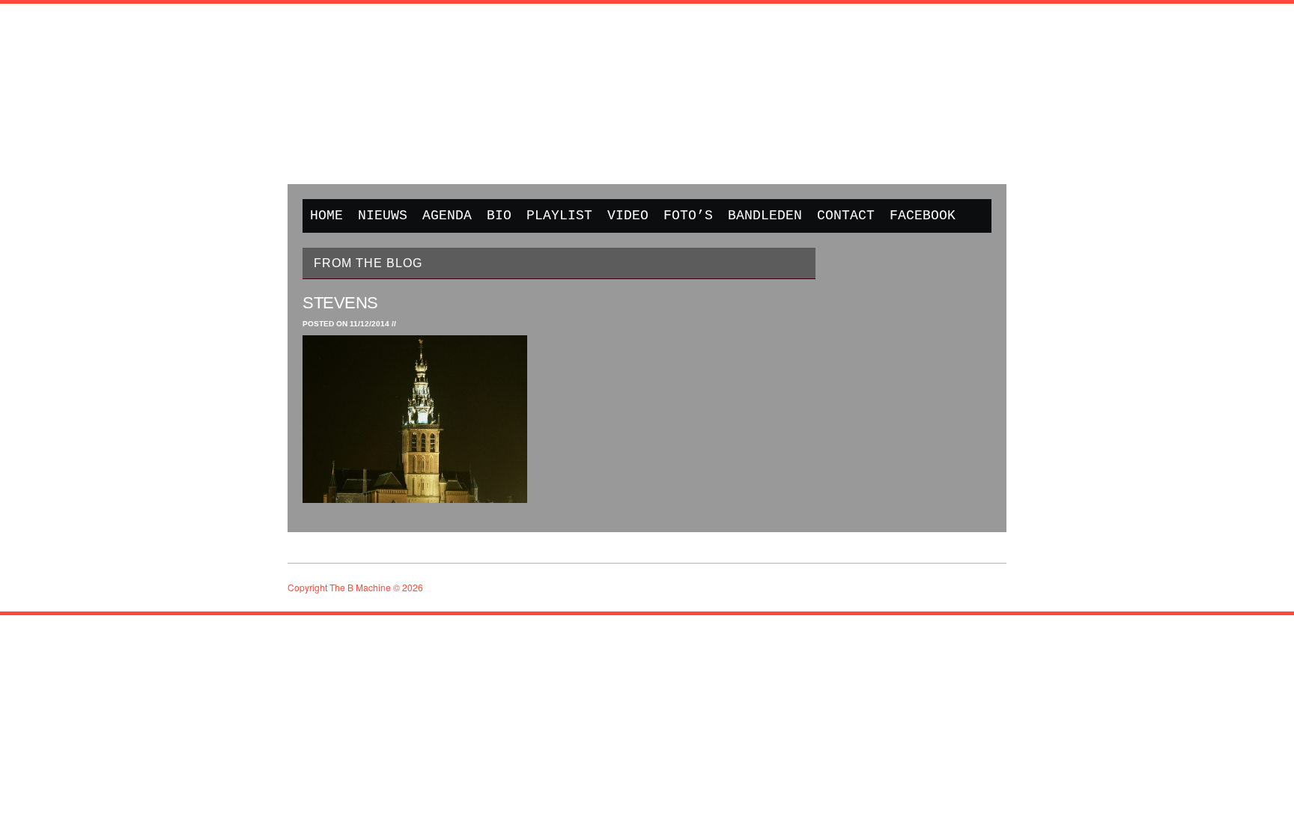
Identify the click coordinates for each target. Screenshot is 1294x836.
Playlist (559, 215)
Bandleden (765, 215)
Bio (499, 215)
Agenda (447, 215)
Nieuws (382, 215)
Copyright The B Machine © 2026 (355, 587)
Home (326, 215)
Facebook (923, 215)
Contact (846, 215)
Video (627, 215)
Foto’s (688, 215)
